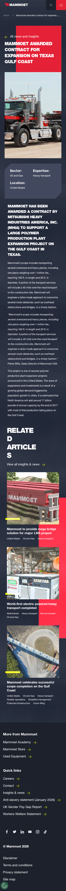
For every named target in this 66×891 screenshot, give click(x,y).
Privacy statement (15, 872)
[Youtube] (30, 832)
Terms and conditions (17, 865)
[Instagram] (37, 832)
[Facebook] (7, 832)
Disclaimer (10, 858)
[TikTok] (45, 832)
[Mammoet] (16, 6)
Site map (9, 879)
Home (6, 16)
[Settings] (4, 885)
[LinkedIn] (22, 832)
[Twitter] (14, 832)
